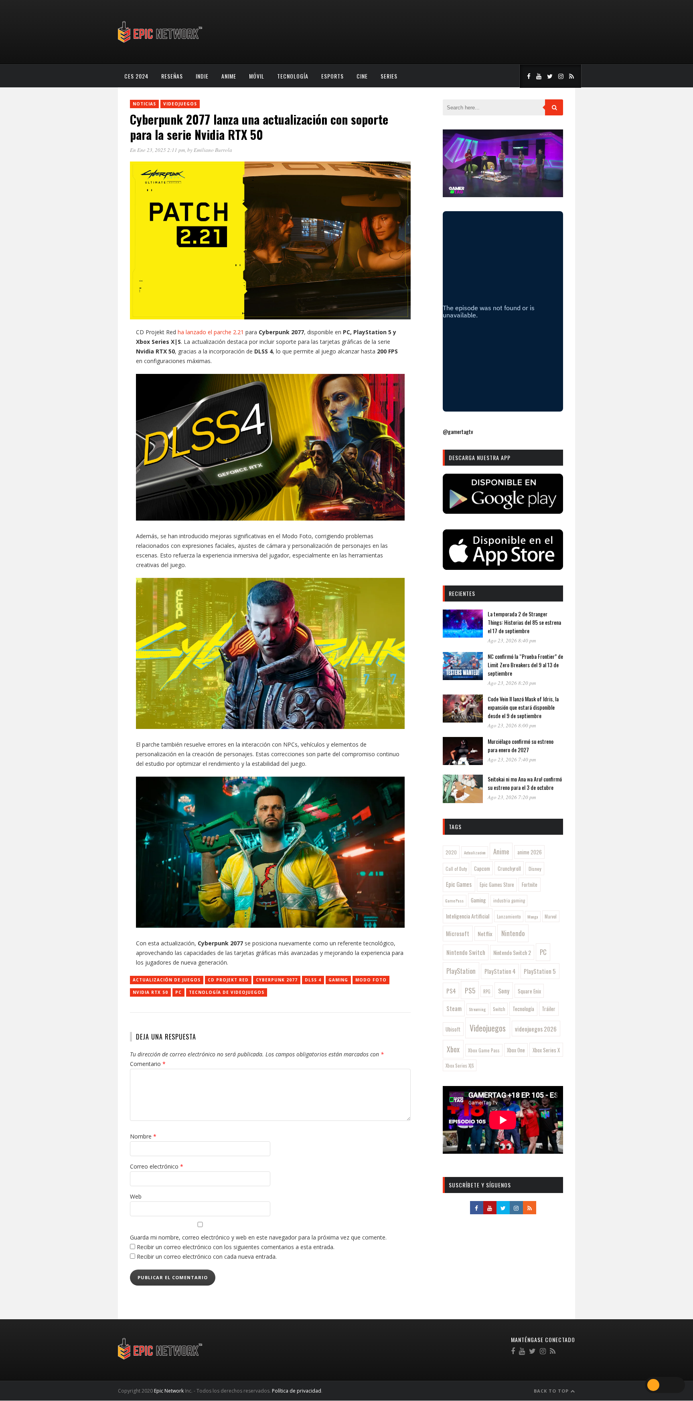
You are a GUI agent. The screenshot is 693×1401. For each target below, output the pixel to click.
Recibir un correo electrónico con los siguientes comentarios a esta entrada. (235, 1247)
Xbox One (516, 1050)
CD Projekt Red (228, 980)
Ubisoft (453, 1029)
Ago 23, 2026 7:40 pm (512, 759)
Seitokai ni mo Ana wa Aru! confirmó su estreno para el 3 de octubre (525, 783)
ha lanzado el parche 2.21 (211, 332)
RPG (486, 991)
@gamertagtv (458, 431)
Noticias (144, 104)
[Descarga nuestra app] (503, 511)
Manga (532, 916)
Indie (202, 76)
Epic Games (459, 884)
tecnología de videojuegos (226, 992)
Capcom (482, 868)
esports (332, 76)
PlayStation (461, 971)
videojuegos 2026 (536, 1028)
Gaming (338, 980)
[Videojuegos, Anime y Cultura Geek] (160, 43)
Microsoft (457, 933)
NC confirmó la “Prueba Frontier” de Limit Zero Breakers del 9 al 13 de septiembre (525, 664)
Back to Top (552, 1391)
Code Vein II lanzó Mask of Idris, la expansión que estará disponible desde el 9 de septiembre (523, 707)
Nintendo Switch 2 (512, 952)
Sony (503, 990)
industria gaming (509, 900)
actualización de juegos (167, 980)
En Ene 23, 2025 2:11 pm (157, 149)
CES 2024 (136, 76)
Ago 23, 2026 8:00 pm (512, 725)
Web (136, 1196)
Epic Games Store (497, 884)
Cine (362, 76)
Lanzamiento (509, 916)
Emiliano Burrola (213, 149)
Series (389, 76)
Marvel (551, 916)
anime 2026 (529, 852)
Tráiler (548, 1009)
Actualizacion (475, 852)
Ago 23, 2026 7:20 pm (512, 797)
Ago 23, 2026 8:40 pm (512, 640)
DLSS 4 (313, 980)
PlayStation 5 (540, 971)
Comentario (148, 1064)
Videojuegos (180, 104)
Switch (499, 1008)
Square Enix (529, 991)
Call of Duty (456, 869)
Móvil (256, 76)
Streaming (477, 1009)
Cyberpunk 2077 (277, 980)
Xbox (453, 1049)
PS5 (470, 990)
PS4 (451, 990)
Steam (454, 1008)
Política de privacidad (296, 1390)
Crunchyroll (509, 868)
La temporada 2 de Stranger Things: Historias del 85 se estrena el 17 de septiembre (524, 622)
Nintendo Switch (465, 952)
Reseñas (172, 76)
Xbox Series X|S (460, 1065)
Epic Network (169, 1390)
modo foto (371, 980)
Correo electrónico (156, 1166)
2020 (451, 852)
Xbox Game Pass (484, 1050)
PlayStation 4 (500, 971)
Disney (535, 868)
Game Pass (454, 900)
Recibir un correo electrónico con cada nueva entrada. (207, 1256)
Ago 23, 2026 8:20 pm (512, 682)
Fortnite (529, 884)
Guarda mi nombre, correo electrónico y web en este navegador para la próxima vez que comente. (258, 1237)
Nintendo (513, 933)
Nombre (143, 1136)
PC (178, 992)
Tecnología (292, 76)
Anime (228, 76)
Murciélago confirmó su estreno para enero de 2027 (520, 745)
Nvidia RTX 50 (150, 992)
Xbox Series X (546, 1050)
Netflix (485, 933)
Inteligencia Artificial (467, 916)
